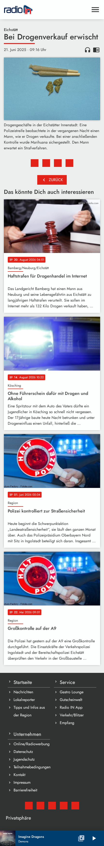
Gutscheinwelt (71, 699)
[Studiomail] (29, 805)
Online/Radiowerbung (32, 744)
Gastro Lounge (71, 692)
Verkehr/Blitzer (72, 715)
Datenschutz (23, 751)
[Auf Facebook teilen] (34, 163)
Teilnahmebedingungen (32, 767)
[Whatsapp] (63, 805)
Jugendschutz (24, 759)
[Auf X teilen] (46, 163)
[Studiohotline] (75, 805)
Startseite (23, 682)
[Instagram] (52, 805)
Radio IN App (71, 707)
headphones (87, 49)
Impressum (22, 782)
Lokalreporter (24, 699)
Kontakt (19, 774)
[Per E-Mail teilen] (69, 163)
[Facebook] (40, 805)
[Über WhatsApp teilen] (58, 163)
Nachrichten (23, 692)
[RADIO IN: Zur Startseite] (46, 9)
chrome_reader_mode (96, 49)
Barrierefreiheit (25, 790)
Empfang (67, 723)
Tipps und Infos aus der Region (29, 711)
